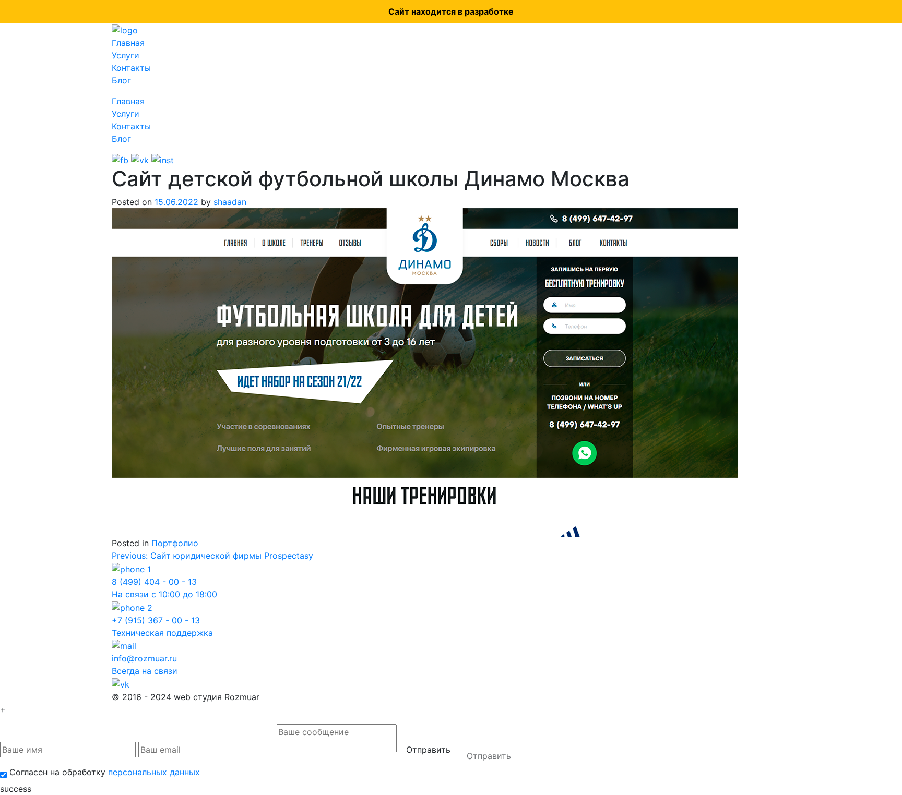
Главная (128, 43)
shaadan (229, 202)
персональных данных (154, 772)
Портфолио (174, 543)
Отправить (428, 749)
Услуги (125, 55)
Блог (121, 80)
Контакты (131, 68)
